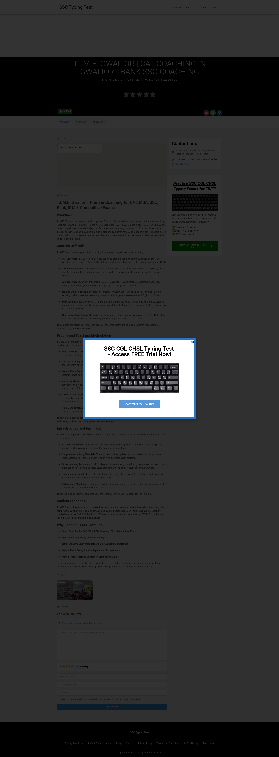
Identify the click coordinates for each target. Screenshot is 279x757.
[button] (192, 342)
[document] (139, 378)
